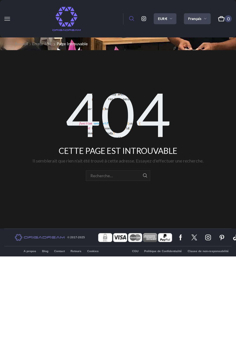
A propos (30, 251)
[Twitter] (194, 237)
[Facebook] (180, 237)
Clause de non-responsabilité (208, 251)
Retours (76, 251)
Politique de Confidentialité (163, 251)
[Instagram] (144, 18)
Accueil (21, 43)
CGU (135, 251)
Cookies (93, 251)
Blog (45, 251)
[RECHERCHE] (145, 175)
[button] (7, 18)
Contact (59, 251)
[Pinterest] (222, 237)
